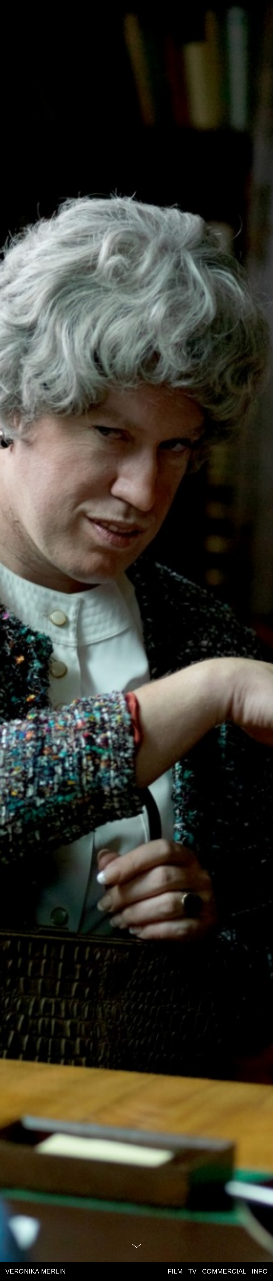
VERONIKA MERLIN (35, 1271)
